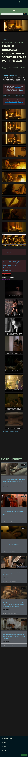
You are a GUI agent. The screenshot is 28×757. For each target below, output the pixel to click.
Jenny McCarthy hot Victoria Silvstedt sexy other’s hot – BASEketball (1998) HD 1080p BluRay (13, 513)
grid (15, 67)
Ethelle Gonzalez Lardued (14, 42)
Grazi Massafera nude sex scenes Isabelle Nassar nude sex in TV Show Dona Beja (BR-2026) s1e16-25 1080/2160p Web (13, 604)
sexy (6, 68)
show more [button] (5, 256)
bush (3, 67)
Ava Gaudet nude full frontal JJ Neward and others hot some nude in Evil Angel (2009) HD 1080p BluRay (14, 636)
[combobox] (12, 14)
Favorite (6, 275)
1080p (4, 42)
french (11, 67)
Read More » (6, 486)
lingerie (22, 67)
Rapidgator (8, 270)
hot (18, 67)
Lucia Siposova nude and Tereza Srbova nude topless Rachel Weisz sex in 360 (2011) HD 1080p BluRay (14, 481)
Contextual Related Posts (10, 431)
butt (7, 67)
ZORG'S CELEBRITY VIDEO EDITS (11, 7)
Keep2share (8, 267)
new (3, 68)
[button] (19, 2)
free (21, 90)
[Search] (25, 14)
